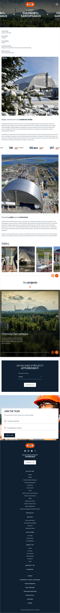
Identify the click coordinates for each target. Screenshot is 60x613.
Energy (30, 474)
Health (30, 498)
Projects (30, 513)
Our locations (30, 538)
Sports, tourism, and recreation (30, 493)
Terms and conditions (30, 591)
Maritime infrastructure (30, 503)
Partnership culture (30, 528)
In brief (30, 548)
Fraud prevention (30, 583)
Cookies (30, 603)
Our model (30, 535)
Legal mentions (30, 587)
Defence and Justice (30, 501)
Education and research (30, 495)
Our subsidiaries (30, 541)
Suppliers (30, 599)
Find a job (9, 435)
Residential (30, 485)
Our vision (30, 550)
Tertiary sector (30, 487)
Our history (30, 558)
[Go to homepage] (30, 4)
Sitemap (30, 575)
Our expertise (30, 553)
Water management (30, 506)
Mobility (30, 477)
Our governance (30, 556)
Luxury (30, 490)
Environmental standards (30, 523)
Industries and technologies (30, 480)
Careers (30, 569)
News (30, 561)
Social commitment (30, 520)
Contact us (30, 384)
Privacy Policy (30, 595)
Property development (30, 482)
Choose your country (23, 373)
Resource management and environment (30, 509)
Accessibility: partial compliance (30, 579)
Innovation (30, 525)
